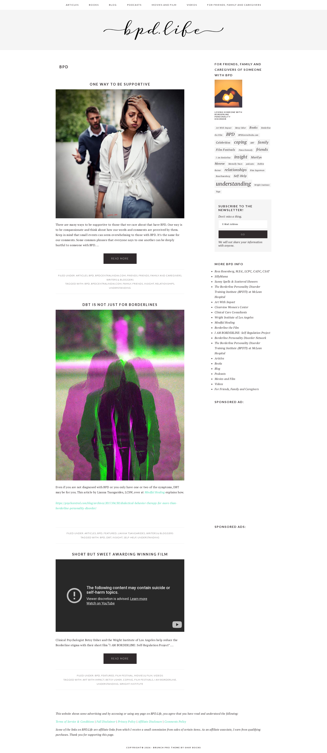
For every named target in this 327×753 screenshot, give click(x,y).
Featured (110, 533)
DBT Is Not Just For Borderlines (120, 305)
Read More (120, 258)
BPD (91, 275)
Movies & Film (143, 675)
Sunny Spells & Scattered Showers (236, 281)
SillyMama (221, 276)
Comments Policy (175, 721)
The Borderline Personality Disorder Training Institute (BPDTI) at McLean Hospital (238, 292)
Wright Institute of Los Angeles (234, 317)
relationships (164, 283)
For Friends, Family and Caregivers (237, 389)
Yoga (218, 191)
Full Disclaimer (106, 721)
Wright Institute (131, 683)
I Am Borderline (165, 679)
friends (137, 283)
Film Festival (124, 675)
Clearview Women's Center (231, 307)
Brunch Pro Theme (166, 747)
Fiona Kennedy (246, 150)
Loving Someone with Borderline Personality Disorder (228, 115)
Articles (82, 275)
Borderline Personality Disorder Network (240, 338)
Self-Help (130, 537)
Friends (132, 275)
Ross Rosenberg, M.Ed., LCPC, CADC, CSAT (242, 271)
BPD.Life (163, 29)
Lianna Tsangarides (131, 533)
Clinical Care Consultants (231, 312)
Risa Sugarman (257, 170)
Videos (158, 675)
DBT (108, 537)
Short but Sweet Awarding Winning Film (120, 554)
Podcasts (220, 374)
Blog (217, 368)
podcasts (250, 164)
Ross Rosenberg (223, 176)
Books (253, 127)
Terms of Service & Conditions (75, 721)
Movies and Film (225, 379)
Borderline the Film (227, 327)
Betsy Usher (114, 679)
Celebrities (223, 142)
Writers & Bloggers (120, 279)
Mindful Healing (155, 492)
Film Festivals (143, 679)
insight (149, 283)
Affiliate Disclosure (150, 721)
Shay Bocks (193, 747)
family (127, 283)
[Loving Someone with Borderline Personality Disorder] (228, 106)
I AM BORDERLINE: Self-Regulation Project (242, 333)
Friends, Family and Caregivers (160, 275)
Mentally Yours (235, 164)
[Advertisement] (243, 463)
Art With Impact (93, 679)
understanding (120, 287)
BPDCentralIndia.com (110, 275)
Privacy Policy (126, 721)
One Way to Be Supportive (120, 84)
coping (128, 679)
